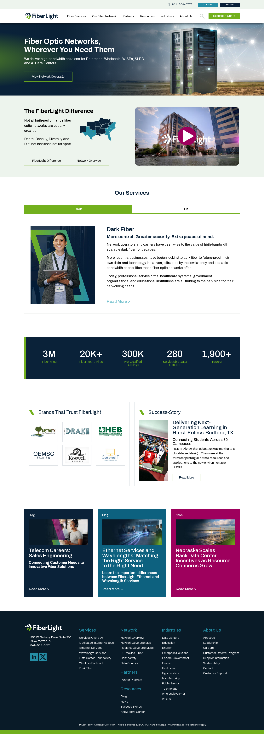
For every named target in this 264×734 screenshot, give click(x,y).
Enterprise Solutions (175, 653)
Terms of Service (192, 725)
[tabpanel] (132, 265)
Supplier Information (216, 658)
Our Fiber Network (104, 16)
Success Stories (131, 706)
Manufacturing (171, 678)
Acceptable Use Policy (104, 725)
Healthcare (169, 668)
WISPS (166, 698)
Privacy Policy (86, 725)
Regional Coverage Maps (137, 647)
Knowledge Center (133, 711)
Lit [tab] (186, 209)
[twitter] (43, 657)
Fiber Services (76, 16)
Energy (166, 647)
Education (168, 642)
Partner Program (131, 679)
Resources (147, 16)
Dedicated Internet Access (96, 642)
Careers (208, 4)
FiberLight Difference (46, 160)
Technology (169, 688)
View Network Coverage (48, 76)
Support (230, 4)
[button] (202, 16)
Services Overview (91, 637)
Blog (124, 696)
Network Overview (89, 160)
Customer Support (215, 673)
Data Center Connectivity (95, 658)
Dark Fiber (86, 668)
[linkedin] (34, 657)
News (124, 701)
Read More (186, 477)
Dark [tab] (78, 209)
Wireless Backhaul (91, 663)
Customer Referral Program (221, 653)
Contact (208, 668)
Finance (167, 663)
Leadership (210, 642)
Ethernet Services (90, 647)
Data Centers (129, 663)
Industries (167, 16)
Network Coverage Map (136, 642)
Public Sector (170, 683)
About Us (186, 16)
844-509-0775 (182, 4)
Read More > (118, 301)
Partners (128, 16)
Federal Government (175, 658)
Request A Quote (224, 15)
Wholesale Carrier (173, 693)
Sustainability (211, 663)
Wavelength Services (92, 653)
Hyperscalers (170, 673)
